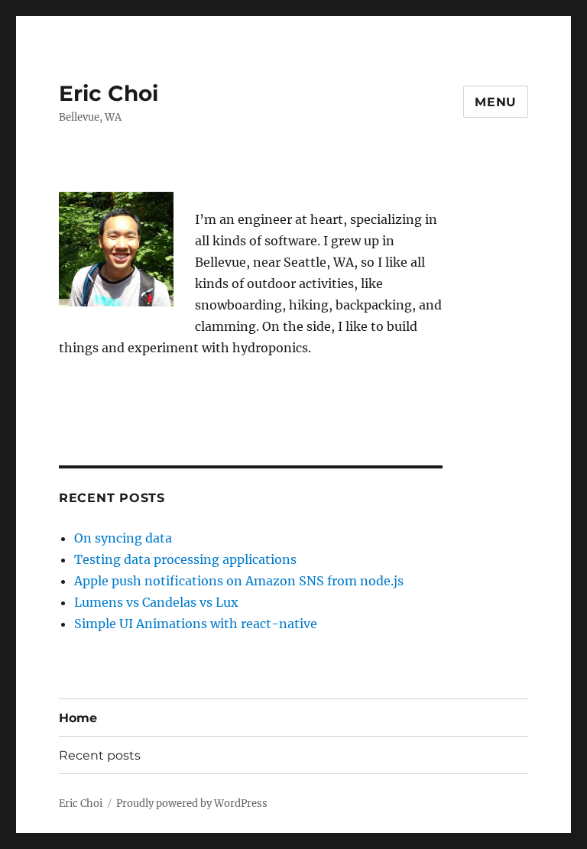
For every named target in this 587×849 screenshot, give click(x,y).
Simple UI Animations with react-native (195, 623)
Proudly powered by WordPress (192, 803)
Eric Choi (108, 93)
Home (78, 718)
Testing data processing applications (185, 559)
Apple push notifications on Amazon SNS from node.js (239, 580)
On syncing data (123, 538)
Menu (496, 102)
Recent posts (100, 755)
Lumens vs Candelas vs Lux (156, 602)
